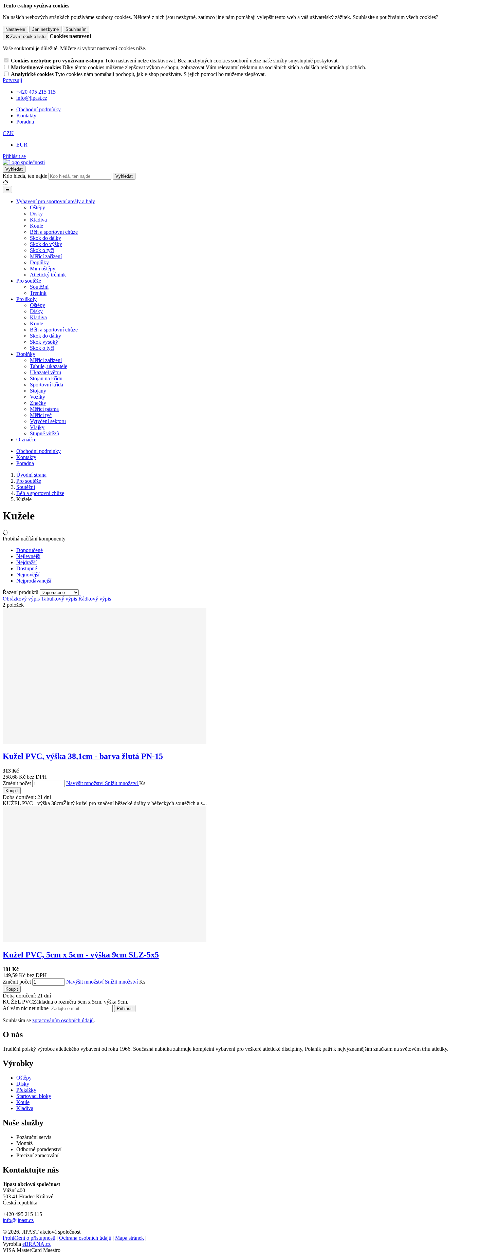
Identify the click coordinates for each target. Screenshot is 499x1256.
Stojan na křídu (46, 378)
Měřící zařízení (46, 256)
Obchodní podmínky (38, 109)
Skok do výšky (46, 244)
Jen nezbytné (45, 29)
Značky (38, 403)
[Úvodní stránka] (24, 162)
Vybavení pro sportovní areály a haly (55, 201)
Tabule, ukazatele (48, 366)
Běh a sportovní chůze (54, 232)
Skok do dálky (45, 238)
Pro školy (26, 299)
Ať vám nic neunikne (26, 1008)
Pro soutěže (28, 281)
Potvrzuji (12, 80)
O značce (26, 439)
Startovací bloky (33, 1096)
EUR (21, 145)
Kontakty (26, 115)
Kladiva (38, 220)
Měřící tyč (41, 415)
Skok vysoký (44, 342)
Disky (36, 213)
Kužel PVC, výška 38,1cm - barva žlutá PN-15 (83, 756)
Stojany (38, 391)
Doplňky (39, 262)
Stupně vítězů (44, 433)
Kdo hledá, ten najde (25, 176)
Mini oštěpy (42, 268)
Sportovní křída (46, 384)
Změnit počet (17, 783)
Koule (36, 226)
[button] (8, 133)
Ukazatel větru (45, 372)
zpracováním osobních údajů (63, 1020)
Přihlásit (125, 1008)
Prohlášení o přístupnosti (29, 1238)
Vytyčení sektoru (48, 421)
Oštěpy (37, 207)
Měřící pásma (44, 409)
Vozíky (37, 397)
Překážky (26, 1090)
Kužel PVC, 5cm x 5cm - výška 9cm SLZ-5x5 (81, 954)
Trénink (38, 293)
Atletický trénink (48, 275)
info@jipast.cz (18, 1220)
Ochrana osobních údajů (85, 1238)
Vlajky (37, 427)
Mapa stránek (129, 1238)
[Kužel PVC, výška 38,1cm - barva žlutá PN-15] (104, 742)
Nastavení (15, 29)
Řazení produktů (21, 592)
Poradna (25, 122)
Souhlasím (76, 29)
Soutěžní (39, 287)
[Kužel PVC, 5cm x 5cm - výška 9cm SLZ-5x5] (104, 940)
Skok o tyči (42, 250)
